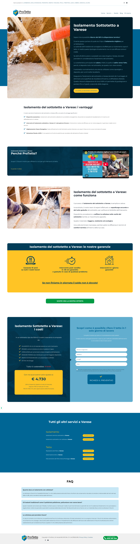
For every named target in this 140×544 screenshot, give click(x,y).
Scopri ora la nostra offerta (70, 301)
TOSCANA (56, 3)
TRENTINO (67, 3)
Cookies (90, 537)
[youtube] (126, 2)
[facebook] (124, 2)
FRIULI (62, 3)
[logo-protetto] (22, 10)
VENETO (50, 3)
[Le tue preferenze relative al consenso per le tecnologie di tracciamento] (1, 408)
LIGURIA (87, 3)
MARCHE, (82, 3)
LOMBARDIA (26, 3)
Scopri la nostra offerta (86, 91)
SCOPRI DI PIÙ (88, 435)
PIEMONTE (45, 3)
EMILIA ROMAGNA (36, 3)
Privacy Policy (83, 537)
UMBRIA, (76, 3)
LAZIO (72, 3)
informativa (79, 370)
